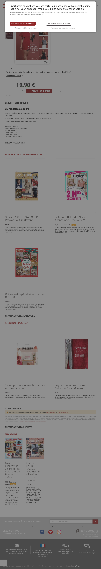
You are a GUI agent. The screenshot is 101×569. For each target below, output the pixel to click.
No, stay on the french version (59, 23)
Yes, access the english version (22, 23)
